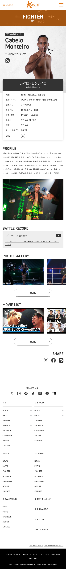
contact (34, 554)
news (5, 410)
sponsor (7, 430)
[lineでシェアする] (61, 360)
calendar (7, 435)
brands (6, 425)
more (40, 293)
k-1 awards (41, 509)
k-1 (42, 499)
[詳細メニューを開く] (61, 5)
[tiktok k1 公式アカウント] (33, 393)
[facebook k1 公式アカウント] (26, 393)
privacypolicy (13, 554)
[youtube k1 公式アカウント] (47, 393)
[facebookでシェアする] (53, 360)
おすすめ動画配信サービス (53, 545)
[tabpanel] (23, 272)
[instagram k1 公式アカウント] (19, 393)
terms (25, 554)
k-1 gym (39, 519)
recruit (45, 554)
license (6, 445)
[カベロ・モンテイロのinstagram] (7, 60)
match (6, 415)
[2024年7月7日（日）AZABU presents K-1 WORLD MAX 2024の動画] (58, 236)
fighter (7, 420)
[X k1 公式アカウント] (12, 393)
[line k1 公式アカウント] (40, 393)
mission (33, 558)
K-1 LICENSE (41, 529)
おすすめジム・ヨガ (36, 545)
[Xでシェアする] (46, 360)
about (6, 440)
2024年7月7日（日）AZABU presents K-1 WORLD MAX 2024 (32, 242)
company (55, 554)
